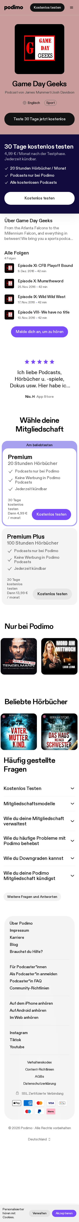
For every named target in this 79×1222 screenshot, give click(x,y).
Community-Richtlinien (29, 988)
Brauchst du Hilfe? (26, 951)
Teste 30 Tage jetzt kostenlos (39, 119)
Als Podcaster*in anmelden (33, 974)
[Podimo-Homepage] (13, 7)
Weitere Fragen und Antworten (32, 897)
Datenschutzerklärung (39, 1083)
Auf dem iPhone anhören (31, 1003)
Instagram (18, 1032)
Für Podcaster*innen (28, 967)
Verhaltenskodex (39, 1062)
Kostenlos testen (47, 7)
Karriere (17, 937)
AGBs (39, 1076)
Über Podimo (21, 923)
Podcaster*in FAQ (26, 981)
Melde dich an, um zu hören (39, 331)
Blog (14, 944)
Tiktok (15, 1039)
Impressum (19, 930)
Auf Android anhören (28, 1010)
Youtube (17, 1047)
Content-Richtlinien (39, 1069)
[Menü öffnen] (71, 7)
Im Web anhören (24, 1017)
